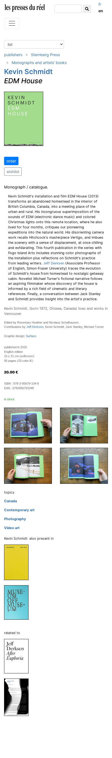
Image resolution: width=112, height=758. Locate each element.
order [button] (11, 161)
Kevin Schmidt (28, 71)
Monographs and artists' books (39, 62)
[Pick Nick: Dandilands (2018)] (18, 562)
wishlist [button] (13, 171)
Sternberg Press (45, 54)
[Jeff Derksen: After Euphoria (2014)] (18, 656)
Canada (10, 501)
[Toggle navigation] (12, 23)
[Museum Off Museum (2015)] (18, 602)
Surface (31, 336)
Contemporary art (19, 510)
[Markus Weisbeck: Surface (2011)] (18, 697)
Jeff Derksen (53, 263)
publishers (13, 54)
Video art (12, 528)
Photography (15, 519)
